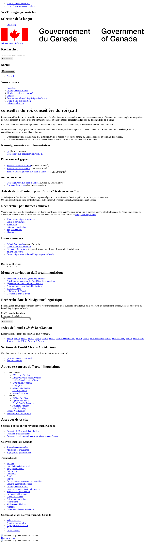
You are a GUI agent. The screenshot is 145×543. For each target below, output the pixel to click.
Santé (9, 476)
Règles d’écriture (14, 229)
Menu (8, 71)
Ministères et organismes (18, 450)
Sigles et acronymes (15, 222)
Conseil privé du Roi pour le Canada (23, 183)
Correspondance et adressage (20, 358)
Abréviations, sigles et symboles (21, 219)
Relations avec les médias (18, 433)
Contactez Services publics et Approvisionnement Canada (32, 436)
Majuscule (11, 232)
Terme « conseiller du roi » (19, 165)
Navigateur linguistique (85, 214)
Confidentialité (13, 530)
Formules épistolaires (16, 185)
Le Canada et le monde (17, 494)
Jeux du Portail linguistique (19, 413)
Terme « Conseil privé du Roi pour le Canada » (28, 172)
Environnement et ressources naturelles (24, 481)
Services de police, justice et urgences (23, 489)
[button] (25, 278)
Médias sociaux (14, 520)
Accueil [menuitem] (10, 76)
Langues (10, 96)
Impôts (10, 479)
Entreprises (12, 471)
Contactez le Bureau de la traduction (23, 431)
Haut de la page (8, 538)
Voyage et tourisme (15, 468)
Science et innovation (16, 499)
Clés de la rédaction (15, 103)
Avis (9, 528)
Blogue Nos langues (16, 411)
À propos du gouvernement (19, 452)
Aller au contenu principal (18, 3)
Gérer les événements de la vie (20, 509)
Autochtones (12, 501)
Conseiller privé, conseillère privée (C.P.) (25, 154)
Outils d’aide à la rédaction (19, 101)
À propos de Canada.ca (17, 525)
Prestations (11, 473)
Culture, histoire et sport (17, 90)
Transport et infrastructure (18, 491)
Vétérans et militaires (16, 504)
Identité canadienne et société (20, 93)
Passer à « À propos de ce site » (21, 6)
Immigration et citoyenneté (19, 466)
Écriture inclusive (14, 360)
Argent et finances (15, 496)
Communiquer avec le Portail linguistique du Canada (30, 254)
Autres (41, 341)
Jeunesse (11, 507)
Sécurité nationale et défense (19, 484)
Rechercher (7, 322)
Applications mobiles (16, 523)
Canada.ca (11, 88)
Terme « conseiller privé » (18, 168)
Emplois (10, 463)
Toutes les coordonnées (17, 447)
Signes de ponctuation (16, 227)
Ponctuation (12, 224)
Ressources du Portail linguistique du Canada (27, 98)
